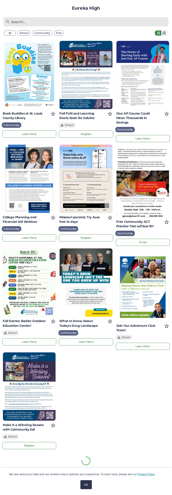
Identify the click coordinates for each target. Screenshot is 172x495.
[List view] (164, 33)
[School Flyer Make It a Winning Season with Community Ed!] (29, 386)
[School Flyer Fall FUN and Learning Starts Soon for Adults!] (85, 75)
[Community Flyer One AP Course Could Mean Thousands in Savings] (142, 75)
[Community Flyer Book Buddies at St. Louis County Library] (29, 75)
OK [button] (86, 484)
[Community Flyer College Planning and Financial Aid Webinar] (29, 178)
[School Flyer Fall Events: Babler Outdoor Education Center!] (29, 282)
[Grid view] (158, 33)
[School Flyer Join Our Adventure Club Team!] (142, 287)
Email (142, 242)
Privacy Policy (146, 474)
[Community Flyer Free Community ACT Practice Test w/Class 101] (142, 183)
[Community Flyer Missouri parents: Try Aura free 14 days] (85, 178)
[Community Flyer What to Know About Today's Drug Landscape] (85, 282)
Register (29, 445)
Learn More (29, 134)
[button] (10, 33)
